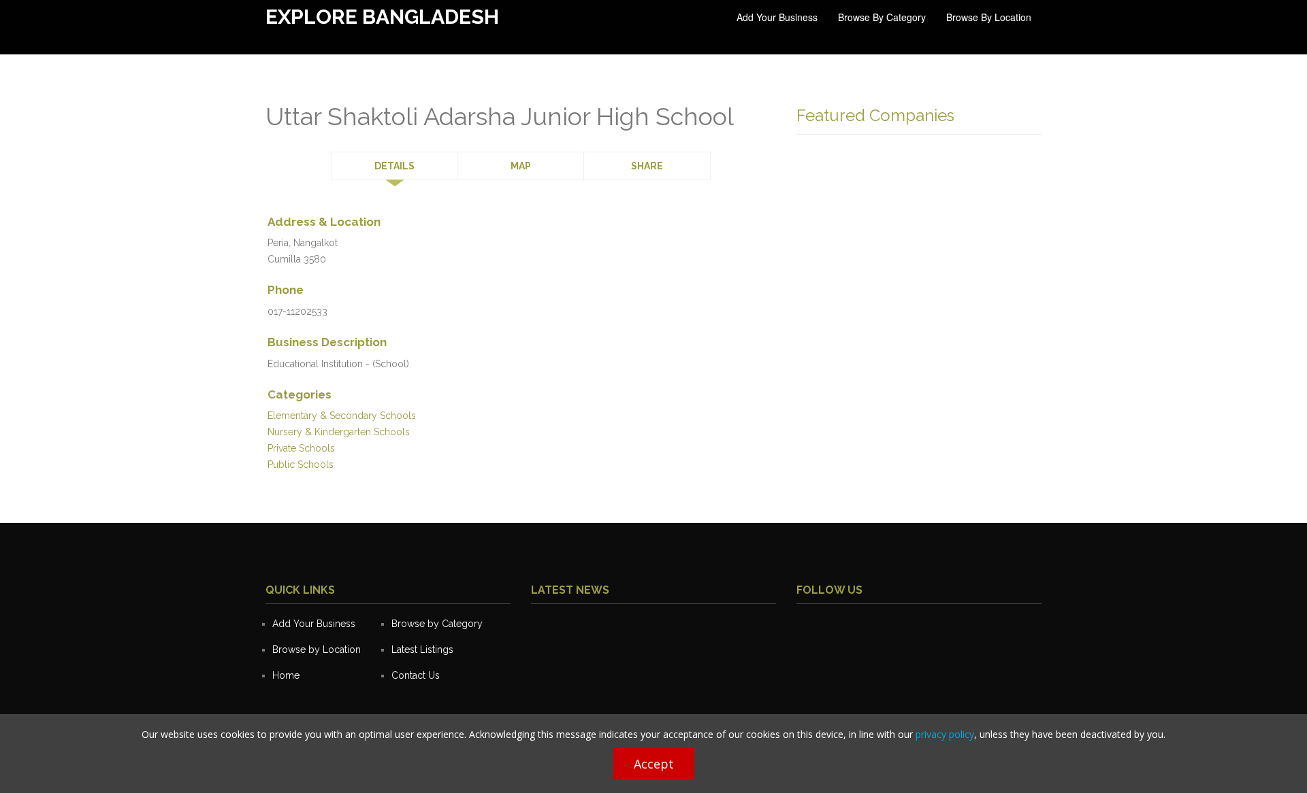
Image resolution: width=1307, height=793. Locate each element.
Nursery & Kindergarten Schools (339, 431)
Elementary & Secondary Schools (342, 415)
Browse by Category (882, 17)
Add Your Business (777, 17)
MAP (521, 166)
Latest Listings (422, 649)
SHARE (647, 166)
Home (286, 675)
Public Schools (301, 464)
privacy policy (945, 734)
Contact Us (415, 675)
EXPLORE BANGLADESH (382, 17)
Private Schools (301, 448)
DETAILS (394, 166)
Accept (654, 764)
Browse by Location (988, 17)
